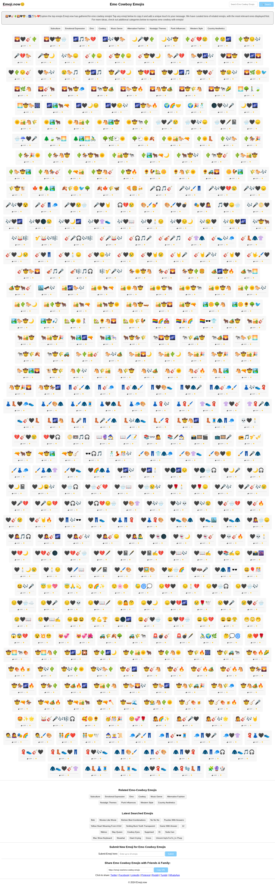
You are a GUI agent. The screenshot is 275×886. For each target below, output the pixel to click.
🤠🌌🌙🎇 (75, 652)
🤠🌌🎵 (93, 72)
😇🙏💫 (72, 586)
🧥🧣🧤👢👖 (187, 768)
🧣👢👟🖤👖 (64, 752)
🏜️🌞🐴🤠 (131, 287)
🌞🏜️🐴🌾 (25, 122)
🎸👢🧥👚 (252, 238)
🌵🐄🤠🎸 (216, 155)
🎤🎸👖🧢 (46, 204)
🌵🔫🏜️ (75, 171)
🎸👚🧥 (196, 238)
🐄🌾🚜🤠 (193, 337)
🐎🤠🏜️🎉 (246, 354)
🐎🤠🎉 (219, 354)
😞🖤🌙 (149, 602)
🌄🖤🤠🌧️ (55, 39)
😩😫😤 (228, 619)
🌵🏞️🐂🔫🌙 (155, 155)
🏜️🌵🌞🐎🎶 (252, 287)
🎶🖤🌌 (14, 221)
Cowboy (102, 28)
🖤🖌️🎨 (122, 569)
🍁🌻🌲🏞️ (43, 188)
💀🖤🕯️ (249, 420)
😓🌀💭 (143, 586)
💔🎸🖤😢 (25, 437)
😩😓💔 (205, 619)
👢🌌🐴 (55, 420)
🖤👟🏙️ (208, 519)
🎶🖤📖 (125, 221)
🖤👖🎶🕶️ (69, 519)
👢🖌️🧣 (161, 420)
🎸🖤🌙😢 (16, 254)
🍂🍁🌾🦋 (108, 188)
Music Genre (116, 28)
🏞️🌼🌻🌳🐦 (246, 304)
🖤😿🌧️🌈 (173, 569)
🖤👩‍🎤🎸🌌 (49, 536)
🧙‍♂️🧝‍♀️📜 (114, 735)
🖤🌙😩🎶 (43, 486)
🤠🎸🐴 (152, 669)
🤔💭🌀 (232, 635)
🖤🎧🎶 (72, 503)
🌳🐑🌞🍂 (143, 138)
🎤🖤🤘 (102, 204)
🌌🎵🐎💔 (84, 39)
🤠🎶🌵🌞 (72, 669)
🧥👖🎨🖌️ (125, 752)
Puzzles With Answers (174, 820)
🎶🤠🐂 (261, 221)
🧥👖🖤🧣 (184, 752)
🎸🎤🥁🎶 (111, 238)
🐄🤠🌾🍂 (28, 354)
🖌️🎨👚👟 (190, 453)
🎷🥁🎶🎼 (46, 238)
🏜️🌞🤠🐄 (190, 287)
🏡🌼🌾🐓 (134, 321)
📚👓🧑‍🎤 (152, 437)
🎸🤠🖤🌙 (149, 55)
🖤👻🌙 (181, 536)
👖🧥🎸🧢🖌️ (222, 387)
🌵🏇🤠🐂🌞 (90, 155)
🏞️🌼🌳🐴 (214, 304)
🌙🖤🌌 (249, 105)
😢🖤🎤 (226, 602)
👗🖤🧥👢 (110, 403)
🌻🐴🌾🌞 (184, 171)
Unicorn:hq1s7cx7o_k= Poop (169, 838)
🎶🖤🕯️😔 (152, 221)
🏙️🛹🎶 (46, 287)
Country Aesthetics (216, 28)
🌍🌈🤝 (172, 105)
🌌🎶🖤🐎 (113, 39)
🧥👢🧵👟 (125, 768)
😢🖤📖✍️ (49, 619)
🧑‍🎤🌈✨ (161, 718)
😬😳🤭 (252, 619)
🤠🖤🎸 (205, 72)
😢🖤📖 (22, 619)
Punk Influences (178, 28)
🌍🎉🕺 (196, 105)
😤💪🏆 (99, 619)
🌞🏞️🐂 (52, 122)
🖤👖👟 (96, 519)
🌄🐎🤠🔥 (131, 88)
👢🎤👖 (78, 420)
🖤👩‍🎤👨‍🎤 (134, 536)
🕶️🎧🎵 (93, 453)
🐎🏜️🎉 (196, 354)
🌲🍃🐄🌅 (55, 138)
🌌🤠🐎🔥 (146, 105)
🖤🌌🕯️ (149, 470)
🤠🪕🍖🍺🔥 (222, 702)
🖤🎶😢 (202, 503)
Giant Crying (135, 838)
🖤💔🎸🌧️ (75, 553)
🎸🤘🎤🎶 (205, 254)
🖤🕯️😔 (52, 569)
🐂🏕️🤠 (231, 321)
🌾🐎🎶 (258, 171)
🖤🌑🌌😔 (175, 470)
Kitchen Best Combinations (133, 820)
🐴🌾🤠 (125, 370)
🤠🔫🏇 (23, 702)
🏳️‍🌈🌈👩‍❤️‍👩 (160, 321)
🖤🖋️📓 (99, 569)
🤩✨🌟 (25, 718)
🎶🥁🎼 (20, 238)
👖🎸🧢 (105, 387)
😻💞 (63, 635)
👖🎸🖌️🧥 (78, 387)
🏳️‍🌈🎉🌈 (184, 321)
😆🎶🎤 (25, 586)
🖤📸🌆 (255, 553)
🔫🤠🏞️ (46, 453)
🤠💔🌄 (146, 72)
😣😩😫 (75, 619)
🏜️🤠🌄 (164, 304)
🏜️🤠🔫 (187, 304)
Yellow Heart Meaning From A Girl (106, 826)
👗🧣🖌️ (184, 403)
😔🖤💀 (72, 602)
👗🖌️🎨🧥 (52, 403)
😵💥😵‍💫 (43, 635)
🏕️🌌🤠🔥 (222, 271)
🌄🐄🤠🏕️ (102, 88)
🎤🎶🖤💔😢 (222, 188)
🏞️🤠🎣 (49, 321)
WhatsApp (174, 875)
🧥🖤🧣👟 (155, 768)
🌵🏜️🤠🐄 (122, 155)
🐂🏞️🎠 (108, 337)
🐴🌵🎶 (78, 370)
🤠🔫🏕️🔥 (49, 702)
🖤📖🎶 (178, 553)
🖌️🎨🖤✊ (219, 453)
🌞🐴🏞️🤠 (108, 122)
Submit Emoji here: (108, 854)
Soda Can (169, 832)
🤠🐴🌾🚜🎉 (190, 685)
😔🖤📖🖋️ (99, 602)
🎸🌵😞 (93, 55)
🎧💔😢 (125, 204)
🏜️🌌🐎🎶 (73, 287)
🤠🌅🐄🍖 (17, 652)
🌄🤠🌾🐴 (190, 88)
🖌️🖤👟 (72, 470)
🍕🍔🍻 (134, 188)
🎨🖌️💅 (149, 204)
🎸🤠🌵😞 (120, 55)
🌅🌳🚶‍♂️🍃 (249, 88)
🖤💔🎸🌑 (46, 553)
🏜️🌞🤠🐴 (219, 287)
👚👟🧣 (208, 403)
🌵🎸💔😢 (196, 39)
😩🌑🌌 (122, 619)
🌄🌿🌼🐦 (255, 72)
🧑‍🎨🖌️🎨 (43, 735)
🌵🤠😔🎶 (249, 39)
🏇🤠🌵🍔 (193, 271)
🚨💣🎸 (161, 635)
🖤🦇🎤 (199, 569)
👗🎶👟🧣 (254, 387)
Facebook (124, 875)
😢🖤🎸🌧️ (252, 602)
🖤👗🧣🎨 (152, 519)
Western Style (196, 28)
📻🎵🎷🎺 (249, 437)
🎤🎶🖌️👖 (190, 188)
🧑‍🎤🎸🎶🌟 (217, 718)
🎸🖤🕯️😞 (69, 254)
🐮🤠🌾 (54, 370)
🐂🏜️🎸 (255, 321)
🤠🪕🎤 (252, 702)
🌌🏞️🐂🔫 (58, 105)
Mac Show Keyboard (102, 838)
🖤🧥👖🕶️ (226, 569)
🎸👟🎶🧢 (222, 238)
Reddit (155, 875)
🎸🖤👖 (43, 254)
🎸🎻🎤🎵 (169, 238)
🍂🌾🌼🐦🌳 (76, 188)
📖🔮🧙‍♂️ (105, 437)
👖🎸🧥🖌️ (131, 387)
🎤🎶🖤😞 (254, 188)
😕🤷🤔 (125, 602)
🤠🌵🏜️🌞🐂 (137, 652)
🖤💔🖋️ (102, 553)
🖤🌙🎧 (255, 470)
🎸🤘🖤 (231, 254)
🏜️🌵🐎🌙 (25, 304)
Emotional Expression (75, 28)
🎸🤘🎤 (178, 254)
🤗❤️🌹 (255, 635)
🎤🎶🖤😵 (16, 204)
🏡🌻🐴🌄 (105, 321)
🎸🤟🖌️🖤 (258, 254)
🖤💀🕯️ (258, 536)
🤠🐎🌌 (161, 685)
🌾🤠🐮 (17, 188)
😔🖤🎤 (49, 602)
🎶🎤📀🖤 (258, 204)
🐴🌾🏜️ (102, 370)
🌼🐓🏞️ (234, 171)
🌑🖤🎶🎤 (222, 105)
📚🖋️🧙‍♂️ (175, 437)
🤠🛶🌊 (129, 702)
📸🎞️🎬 (199, 437)
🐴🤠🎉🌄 (20, 387)
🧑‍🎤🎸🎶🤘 (246, 718)
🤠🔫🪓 (105, 702)
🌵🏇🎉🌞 (29, 155)
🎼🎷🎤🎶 (111, 271)
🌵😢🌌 (222, 39)
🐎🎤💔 (175, 55)
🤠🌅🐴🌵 (46, 652)
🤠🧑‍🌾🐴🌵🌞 (158, 702)
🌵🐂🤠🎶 (187, 155)
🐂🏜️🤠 (25, 337)
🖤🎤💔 (19, 503)
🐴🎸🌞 (173, 370)
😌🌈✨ (96, 586)
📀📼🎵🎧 (78, 437)
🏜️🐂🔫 (81, 304)
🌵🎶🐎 (228, 138)
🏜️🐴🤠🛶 (137, 304)
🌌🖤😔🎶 (116, 105)
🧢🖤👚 (231, 735)
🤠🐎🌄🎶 (134, 685)
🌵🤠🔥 (128, 171)
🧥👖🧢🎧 (213, 752)
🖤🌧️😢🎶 (149, 486)
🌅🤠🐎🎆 (28, 105)
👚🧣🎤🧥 (258, 403)
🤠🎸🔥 (175, 669)
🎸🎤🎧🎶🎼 (78, 238)
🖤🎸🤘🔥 (40, 519)
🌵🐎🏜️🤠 (246, 155)
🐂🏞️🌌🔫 (81, 337)
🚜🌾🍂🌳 (111, 635)
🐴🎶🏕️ (149, 370)
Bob (93, 820)
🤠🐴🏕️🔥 (252, 685)
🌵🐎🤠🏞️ (19, 171)
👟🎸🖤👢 (28, 420)
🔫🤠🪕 (70, 453)
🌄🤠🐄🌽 (219, 88)
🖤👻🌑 (158, 536)
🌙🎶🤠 (169, 39)
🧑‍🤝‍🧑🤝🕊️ (90, 735)
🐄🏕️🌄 (219, 337)
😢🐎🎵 (69, 72)
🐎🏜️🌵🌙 (169, 354)
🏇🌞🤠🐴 (140, 271)
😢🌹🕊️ (202, 602)
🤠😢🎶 (228, 72)
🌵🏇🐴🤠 (58, 155)
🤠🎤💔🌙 (120, 72)
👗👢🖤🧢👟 (19, 403)
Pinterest (145, 875)
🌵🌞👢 (204, 138)
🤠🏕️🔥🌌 (75, 685)
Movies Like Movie (108, 820)
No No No (154, 820)
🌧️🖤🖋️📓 (225, 122)
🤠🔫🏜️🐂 (78, 702)
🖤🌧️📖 (122, 486)
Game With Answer (168, 826)
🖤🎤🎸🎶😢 (252, 486)
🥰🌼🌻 (90, 718)
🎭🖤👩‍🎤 (202, 204)
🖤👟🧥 (231, 519)
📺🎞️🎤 (223, 437)
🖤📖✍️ (202, 553)
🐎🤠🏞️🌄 (28, 370)
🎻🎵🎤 (55, 271)
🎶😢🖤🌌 (234, 221)
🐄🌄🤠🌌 (164, 337)
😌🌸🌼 (120, 586)
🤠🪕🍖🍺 (190, 702)
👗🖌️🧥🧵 (81, 403)
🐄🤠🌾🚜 (58, 354)
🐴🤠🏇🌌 (49, 387)
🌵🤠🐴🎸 (102, 171)
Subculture (55, 28)
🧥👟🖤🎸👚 (64, 768)
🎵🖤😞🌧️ (228, 204)
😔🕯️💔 (191, 586)
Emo (92, 28)
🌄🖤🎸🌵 (25, 39)
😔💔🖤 (167, 586)
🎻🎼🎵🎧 (81, 271)
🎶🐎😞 (69, 55)
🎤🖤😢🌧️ (75, 204)
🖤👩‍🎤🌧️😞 (258, 519)
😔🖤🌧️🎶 (246, 586)
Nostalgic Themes (158, 28)
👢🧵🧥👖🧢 (220, 420)
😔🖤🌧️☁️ (22, 602)
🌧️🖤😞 (252, 122)
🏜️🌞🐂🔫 (102, 287)
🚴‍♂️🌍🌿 (208, 635)
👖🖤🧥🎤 (190, 387)
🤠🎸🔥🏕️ (202, 669)
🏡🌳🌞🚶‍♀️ (75, 321)
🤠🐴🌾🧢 (222, 685)
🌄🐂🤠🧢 (73, 88)
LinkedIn (135, 875)
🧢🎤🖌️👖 (140, 735)
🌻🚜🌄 (211, 171)
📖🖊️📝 (128, 437)
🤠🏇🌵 (49, 685)
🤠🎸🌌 (128, 669)
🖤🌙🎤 (231, 470)
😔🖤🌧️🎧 (217, 586)
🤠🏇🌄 (258, 669)
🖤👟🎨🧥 (181, 519)
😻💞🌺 (84, 635)
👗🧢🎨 (137, 403)
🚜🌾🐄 (137, 635)
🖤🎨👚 (131, 503)
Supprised (149, 832)
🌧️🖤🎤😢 (166, 122)
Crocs (148, 838)
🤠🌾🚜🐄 (228, 652)
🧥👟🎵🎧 (243, 752)
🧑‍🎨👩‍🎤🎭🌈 (16, 735)
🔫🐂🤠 (23, 453)
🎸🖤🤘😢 (152, 254)
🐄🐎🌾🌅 (246, 337)
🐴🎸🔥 (196, 370)
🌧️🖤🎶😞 (196, 122)
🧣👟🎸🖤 (31, 752)
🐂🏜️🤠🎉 (52, 337)
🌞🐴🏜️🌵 (78, 122)
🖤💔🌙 (19, 553)
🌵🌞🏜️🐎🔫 (175, 138)
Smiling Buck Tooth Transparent (140, 826)
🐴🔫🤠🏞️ (246, 370)
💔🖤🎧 (52, 437)
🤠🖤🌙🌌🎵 (176, 72)
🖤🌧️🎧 (69, 486)
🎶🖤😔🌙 (181, 221)
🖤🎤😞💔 (46, 503)
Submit (171, 854)
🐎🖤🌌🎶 (202, 55)
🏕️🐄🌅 (249, 271)
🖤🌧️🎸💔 (96, 486)
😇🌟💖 (49, 586)
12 (183, 826)
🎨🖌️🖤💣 (175, 204)
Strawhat (121, 838)
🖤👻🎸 (205, 536)
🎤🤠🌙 (46, 55)
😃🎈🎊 (252, 569)
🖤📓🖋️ (125, 553)
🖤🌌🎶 (125, 470)
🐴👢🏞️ (220, 370)
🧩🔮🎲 (216, 768)
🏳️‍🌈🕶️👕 (208, 321)
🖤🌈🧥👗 (99, 470)
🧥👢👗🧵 (96, 768)
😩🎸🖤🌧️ (149, 619)
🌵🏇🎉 (252, 138)
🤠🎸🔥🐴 (231, 669)
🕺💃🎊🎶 (120, 453)
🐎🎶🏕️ (113, 354)
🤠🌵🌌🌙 (105, 652)
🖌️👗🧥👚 (46, 470)
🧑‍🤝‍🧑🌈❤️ (67, 735)
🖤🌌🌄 (252, 55)
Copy (24, 46)
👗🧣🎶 (160, 403)
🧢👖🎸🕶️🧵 (173, 735)
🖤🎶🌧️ (155, 503)
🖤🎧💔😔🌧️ (102, 503)
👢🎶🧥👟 (134, 420)
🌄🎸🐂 (46, 88)
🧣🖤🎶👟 (96, 752)
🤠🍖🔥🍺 (19, 669)
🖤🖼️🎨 (146, 569)
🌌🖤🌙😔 (87, 105)
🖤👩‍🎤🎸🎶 (78, 536)
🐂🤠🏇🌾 (134, 337)
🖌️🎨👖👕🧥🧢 (155, 453)
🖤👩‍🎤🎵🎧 (19, 536)
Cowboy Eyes (133, 832)
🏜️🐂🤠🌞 (108, 304)
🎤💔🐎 (22, 55)
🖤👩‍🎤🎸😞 (107, 536)
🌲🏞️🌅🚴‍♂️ (84, 138)
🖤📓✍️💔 (152, 553)
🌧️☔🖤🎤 (25, 138)
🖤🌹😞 (199, 486)
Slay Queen (117, 832)
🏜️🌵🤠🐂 (55, 304)
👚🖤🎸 (231, 403)
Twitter (113, 875)
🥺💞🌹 (137, 718)
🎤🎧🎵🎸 (161, 188)
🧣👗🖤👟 (258, 735)
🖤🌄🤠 (228, 55)
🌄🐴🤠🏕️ (161, 88)
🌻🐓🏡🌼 (155, 171)
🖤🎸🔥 (255, 503)
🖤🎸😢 (14, 519)
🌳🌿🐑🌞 (113, 138)
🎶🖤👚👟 (99, 221)
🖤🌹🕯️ (175, 486)
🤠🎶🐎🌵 (102, 669)
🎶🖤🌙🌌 (69, 221)
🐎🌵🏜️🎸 (87, 354)
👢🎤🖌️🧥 (105, 420)
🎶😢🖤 (208, 221)
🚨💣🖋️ (184, 635)
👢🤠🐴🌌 (187, 420)
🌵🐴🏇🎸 (49, 171)
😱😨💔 (19, 635)
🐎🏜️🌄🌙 (140, 354)
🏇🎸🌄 (166, 271)
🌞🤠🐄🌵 (137, 122)
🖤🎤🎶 (223, 486)
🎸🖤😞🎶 (99, 254)
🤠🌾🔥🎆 (199, 652)
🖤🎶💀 (178, 503)
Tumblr (163, 875)
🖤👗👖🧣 (122, 519)
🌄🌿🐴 (23, 88)
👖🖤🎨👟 (161, 387)
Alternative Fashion (136, 28)
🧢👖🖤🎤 (205, 735)
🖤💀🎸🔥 (231, 536)
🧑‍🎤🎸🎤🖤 (187, 718)
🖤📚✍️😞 (228, 553)
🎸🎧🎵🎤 (140, 238)
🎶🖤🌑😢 (40, 221)
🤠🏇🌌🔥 (22, 685)
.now (11, 4)
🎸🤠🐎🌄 (28, 271)
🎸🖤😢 (125, 254)
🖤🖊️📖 (75, 569)
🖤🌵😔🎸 (19, 72)
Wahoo (104, 832)
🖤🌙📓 (16, 486)
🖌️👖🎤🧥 (249, 453)
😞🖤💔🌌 (175, 602)
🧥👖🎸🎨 (155, 752)
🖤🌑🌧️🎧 (205, 470)
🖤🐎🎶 (46, 72)
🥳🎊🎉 (113, 718)
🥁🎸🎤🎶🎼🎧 (58, 718)
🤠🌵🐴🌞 (169, 652)
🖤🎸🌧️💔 (228, 503)
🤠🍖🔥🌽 (257, 652)
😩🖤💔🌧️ (178, 619)
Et (159, 832)
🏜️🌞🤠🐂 (161, 287)
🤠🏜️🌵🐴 (105, 685)
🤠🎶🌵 (46, 669)
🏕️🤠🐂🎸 (20, 287)
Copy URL (161, 870)
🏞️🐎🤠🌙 (22, 321)
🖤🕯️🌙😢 (25, 569)
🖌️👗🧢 (19, 470)
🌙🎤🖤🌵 (143, 39)
